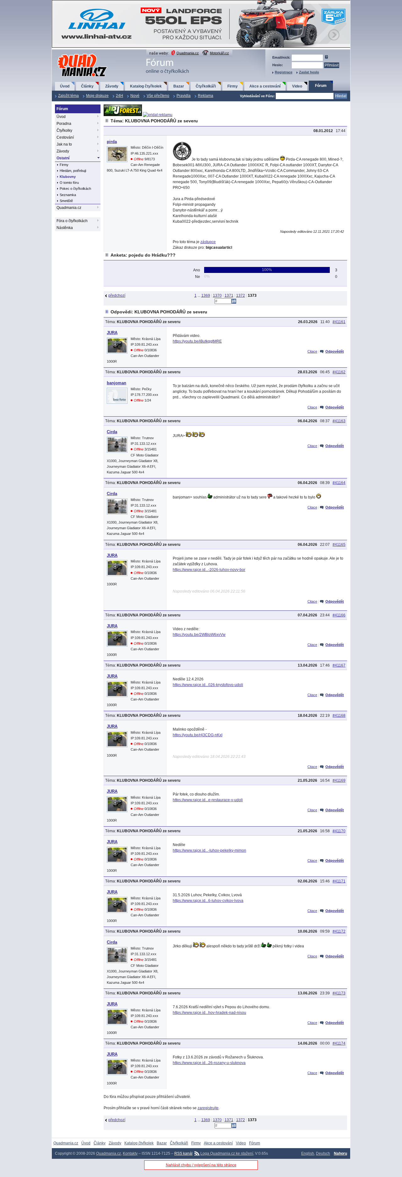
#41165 (339, 544)
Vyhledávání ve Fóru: (257, 96)
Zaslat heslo (309, 72)
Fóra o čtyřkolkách (72, 221)
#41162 (339, 372)
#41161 (339, 322)
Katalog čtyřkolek (146, 86)
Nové (134, 95)
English (307, 1153)
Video (297, 86)
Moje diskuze (97, 95)
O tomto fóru (69, 182)
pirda (112, 141)
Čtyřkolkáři (206, 86)
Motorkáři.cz (219, 53)
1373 (252, 295)
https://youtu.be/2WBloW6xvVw (199, 634)
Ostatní (63, 158)
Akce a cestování (264, 86)
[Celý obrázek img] (182, 159)
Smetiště (66, 201)
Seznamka (68, 195)
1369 (205, 295)
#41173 (339, 993)
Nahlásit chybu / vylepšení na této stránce (201, 1165)
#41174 (339, 1043)
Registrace (283, 72)
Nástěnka (65, 228)
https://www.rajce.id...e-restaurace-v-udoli (208, 800)
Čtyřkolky (64, 130)
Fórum (321, 85)
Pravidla (184, 95)
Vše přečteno (158, 95)
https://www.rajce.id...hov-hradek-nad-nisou (209, 1012)
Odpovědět (334, 351)
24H (119, 95)
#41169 (339, 780)
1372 (240, 295)
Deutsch (323, 1153)
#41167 (339, 665)
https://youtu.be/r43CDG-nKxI (197, 735)
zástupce (208, 242)
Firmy (232, 86)
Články (87, 86)
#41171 (339, 881)
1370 (217, 295)
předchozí (116, 295)
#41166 (339, 615)
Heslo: (277, 65)
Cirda (112, 431)
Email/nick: (281, 57)
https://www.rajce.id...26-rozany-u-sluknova (209, 1063)
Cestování (65, 137)
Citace (312, 351)
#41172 (339, 931)
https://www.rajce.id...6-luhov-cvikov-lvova (208, 900)
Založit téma (68, 95)
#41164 (339, 483)
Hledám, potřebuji (73, 171)
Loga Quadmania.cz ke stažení (226, 1153)
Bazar (178, 86)
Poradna (64, 123)
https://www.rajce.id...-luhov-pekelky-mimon (209, 850)
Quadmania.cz (188, 53)
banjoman (116, 383)
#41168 (339, 715)
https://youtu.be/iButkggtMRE (197, 341)
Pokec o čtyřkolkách (75, 188)
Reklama (205, 95)
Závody (111, 86)
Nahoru (340, 1153)
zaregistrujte (208, 1108)
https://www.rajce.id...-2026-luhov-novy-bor (209, 569)
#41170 (339, 831)
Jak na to (64, 144)
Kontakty (130, 1153)
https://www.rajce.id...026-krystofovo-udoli (208, 685)
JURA (112, 332)
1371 (229, 295)
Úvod (64, 86)
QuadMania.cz (74, 54)
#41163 (339, 421)
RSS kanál (183, 1153)
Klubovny (68, 176)
